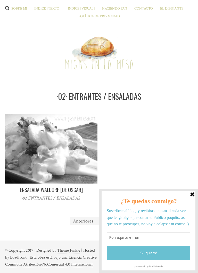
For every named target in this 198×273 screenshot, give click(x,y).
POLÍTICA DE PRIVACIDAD (99, 16)
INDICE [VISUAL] (81, 8)
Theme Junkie (68, 250)
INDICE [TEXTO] (47, 8)
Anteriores (83, 221)
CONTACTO (143, 8)
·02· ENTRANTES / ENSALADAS (51, 198)
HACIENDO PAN (114, 8)
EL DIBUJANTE (172, 8)
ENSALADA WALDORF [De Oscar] (51, 190)
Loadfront (18, 257)
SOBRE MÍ (19, 8)
